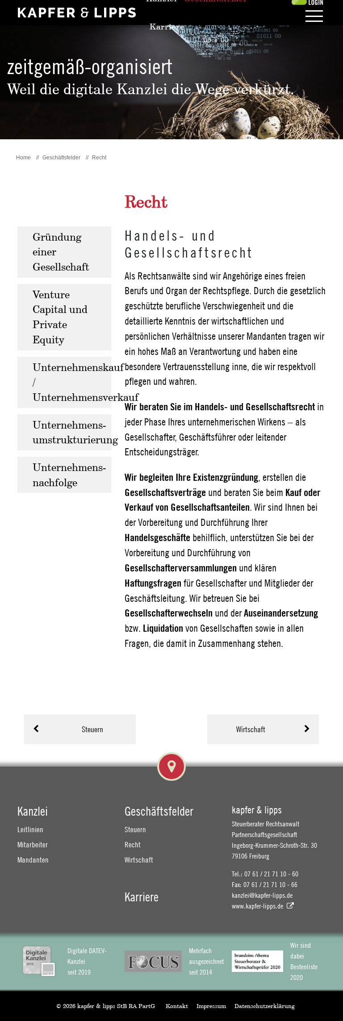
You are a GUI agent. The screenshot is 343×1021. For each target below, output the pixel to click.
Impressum (211, 1005)
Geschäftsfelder (159, 811)
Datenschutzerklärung (264, 1005)
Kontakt (177, 1005)
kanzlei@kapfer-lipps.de (262, 895)
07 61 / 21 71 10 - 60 (271, 873)
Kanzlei (32, 811)
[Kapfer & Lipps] (77, 12)
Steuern (92, 729)
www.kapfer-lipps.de (257, 905)
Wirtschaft (250, 729)
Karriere (142, 896)
